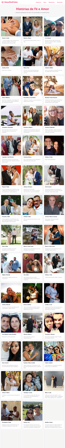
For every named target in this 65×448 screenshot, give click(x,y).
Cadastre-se (38, 2)
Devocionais (59, 2)
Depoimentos (52, 2)
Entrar (45, 2)
